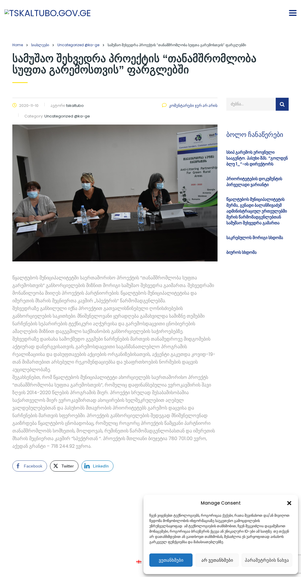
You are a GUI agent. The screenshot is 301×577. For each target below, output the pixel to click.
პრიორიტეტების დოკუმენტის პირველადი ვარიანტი (254, 182)
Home (17, 44)
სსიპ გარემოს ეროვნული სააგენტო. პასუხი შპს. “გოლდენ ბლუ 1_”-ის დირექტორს (257, 158)
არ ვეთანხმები (217, 560)
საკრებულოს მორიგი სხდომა (254, 238)
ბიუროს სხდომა (241, 252)
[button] (289, 503)
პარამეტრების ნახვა (267, 560)
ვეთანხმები (171, 560)
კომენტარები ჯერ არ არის (193, 105)
